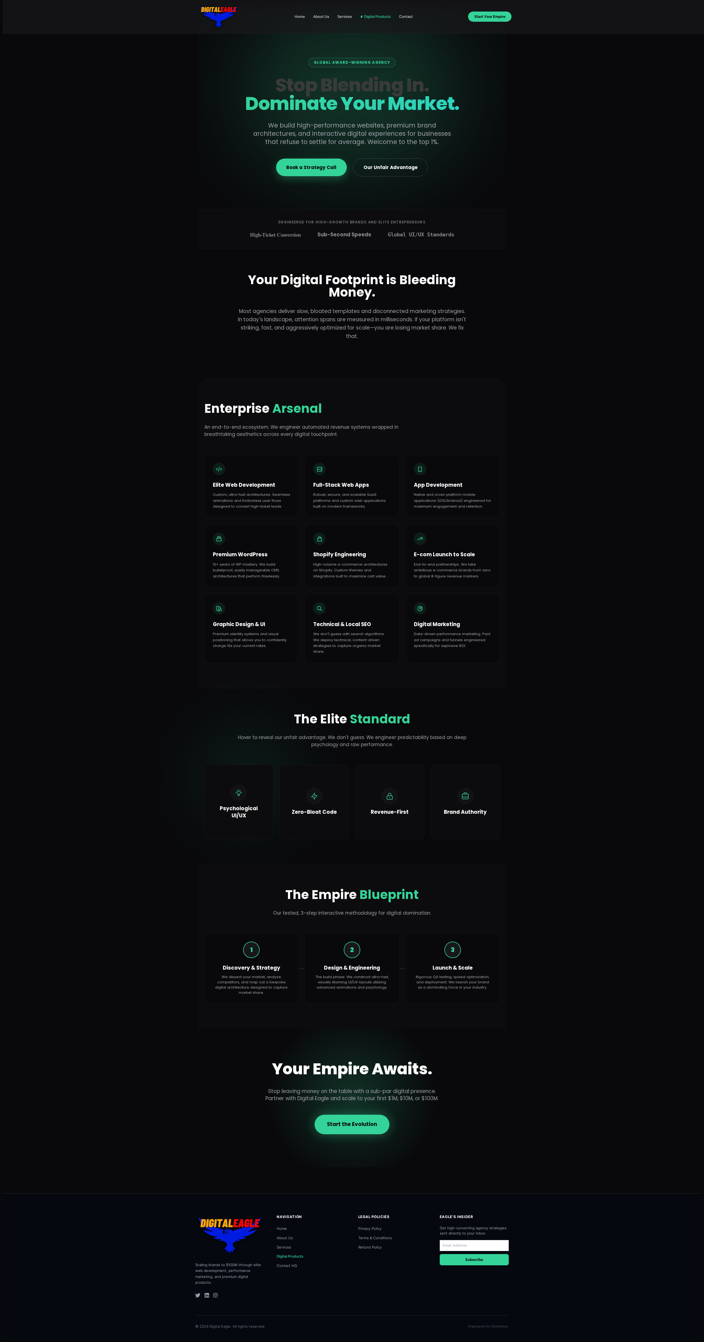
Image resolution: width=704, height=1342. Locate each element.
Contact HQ (287, 1265)
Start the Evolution (352, 1124)
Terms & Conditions (375, 1238)
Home (300, 16)
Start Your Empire (489, 16)
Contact (406, 16)
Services (344, 16)
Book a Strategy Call (311, 167)
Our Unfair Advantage (390, 167)
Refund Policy (370, 1247)
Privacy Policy (369, 1228)
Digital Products (377, 16)
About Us (321, 16)
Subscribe (474, 1259)
